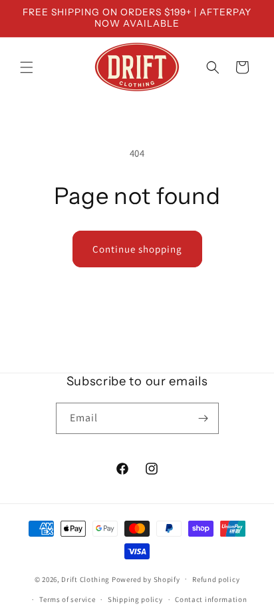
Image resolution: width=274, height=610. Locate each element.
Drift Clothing (85, 578)
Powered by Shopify (146, 578)
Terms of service (67, 599)
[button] (26, 67)
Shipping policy (135, 599)
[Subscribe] (203, 418)
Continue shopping (137, 249)
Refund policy (215, 579)
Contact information (211, 599)
